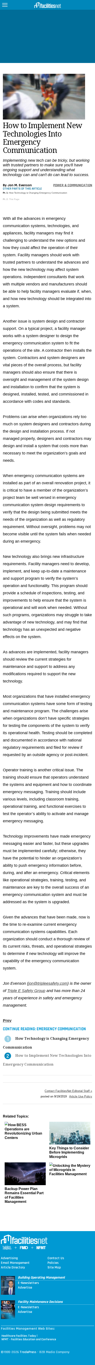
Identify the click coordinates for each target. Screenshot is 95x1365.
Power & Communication (72, 185)
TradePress (28, 1352)
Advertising (9, 1258)
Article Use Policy (80, 1096)
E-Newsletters (28, 1283)
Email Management (15, 1263)
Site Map (54, 1267)
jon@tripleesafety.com (47, 983)
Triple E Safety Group (26, 991)
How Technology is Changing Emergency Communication (38, 193)
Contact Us (56, 1258)
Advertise (25, 1287)
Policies (53, 1263)
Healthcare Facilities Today (19, 1335)
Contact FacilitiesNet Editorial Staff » (68, 1091)
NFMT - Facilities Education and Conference (29, 1339)
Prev (7, 1020)
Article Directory (13, 1267)
